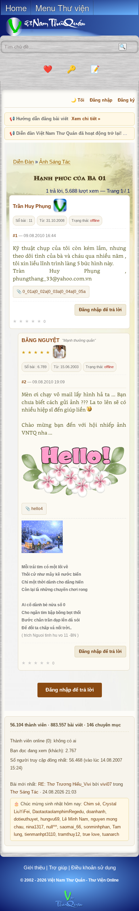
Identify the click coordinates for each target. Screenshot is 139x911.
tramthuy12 (69, 834)
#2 (24, 382)
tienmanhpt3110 (40, 834)
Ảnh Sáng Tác (55, 162)
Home (16, 8)
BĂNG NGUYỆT (40, 340)
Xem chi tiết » (86, 118)
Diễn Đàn (23, 162)
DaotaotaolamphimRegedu (58, 811)
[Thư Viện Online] (54, 26)
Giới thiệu (34, 867)
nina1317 (35, 827)
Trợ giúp (58, 867)
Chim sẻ (92, 804)
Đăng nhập (101, 100)
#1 (15, 235)
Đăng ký (126, 100)
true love (91, 834)
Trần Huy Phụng (32, 206)
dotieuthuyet (26, 819)
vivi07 (106, 784)
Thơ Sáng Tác (24, 792)
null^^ (51, 827)
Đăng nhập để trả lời (100, 309)
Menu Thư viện (62, 8)
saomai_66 (70, 827)
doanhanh (95, 811)
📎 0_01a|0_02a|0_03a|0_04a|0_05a (51, 291)
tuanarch (110, 834)
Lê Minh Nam (75, 819)
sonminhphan (97, 827)
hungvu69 (49, 819)
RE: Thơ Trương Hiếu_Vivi (64, 784)
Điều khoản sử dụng (93, 867)
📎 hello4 (34, 508)
